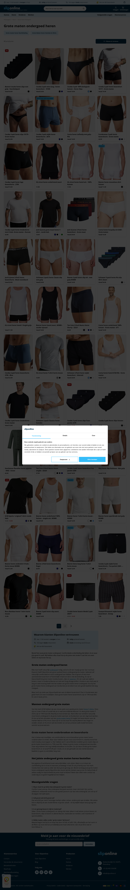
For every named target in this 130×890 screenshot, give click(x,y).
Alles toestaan (92, 459)
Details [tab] (65, 435)
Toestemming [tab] (36, 436)
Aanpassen (63, 459)
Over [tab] (93, 435)
